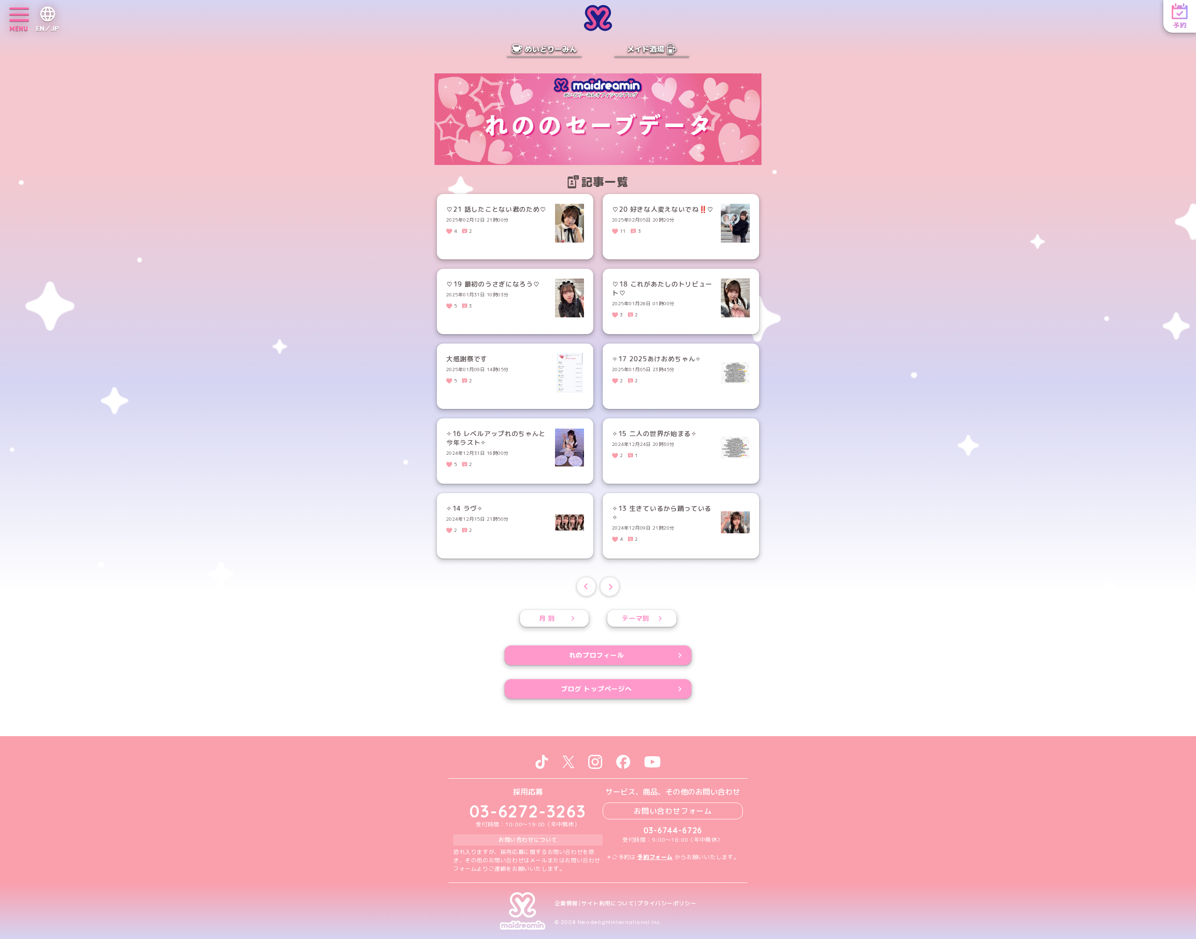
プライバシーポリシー (666, 903)
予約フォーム (655, 857)
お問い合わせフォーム (673, 811)
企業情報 (566, 903)
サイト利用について (607, 903)
